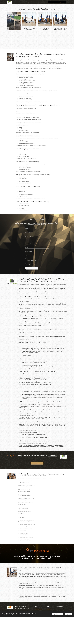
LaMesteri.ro (52, 455)
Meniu (65, 2)
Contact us (49, 609)
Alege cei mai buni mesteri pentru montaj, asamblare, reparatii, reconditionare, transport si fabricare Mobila (37, 557)
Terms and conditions (38, 609)
